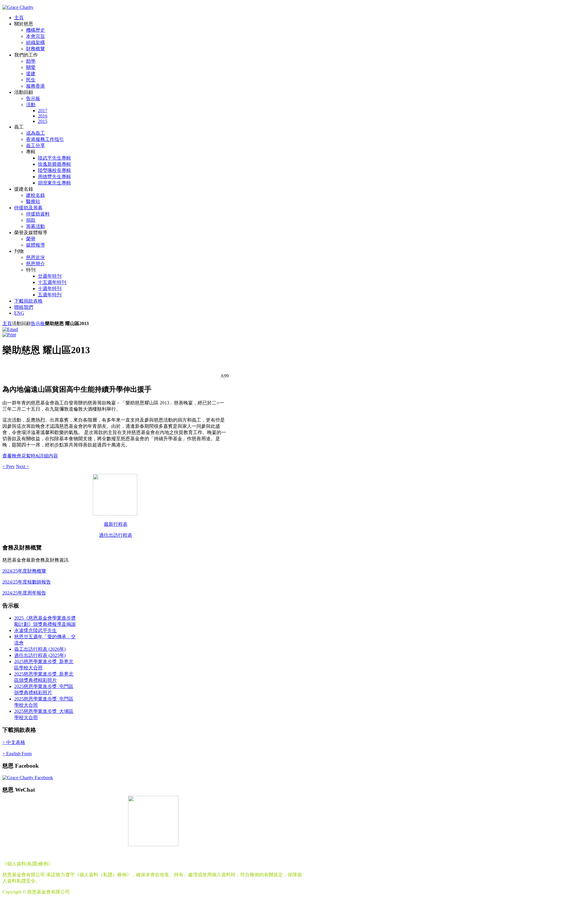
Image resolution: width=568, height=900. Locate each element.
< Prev (8, 466)
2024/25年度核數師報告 (26, 581)
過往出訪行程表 (115, 535)
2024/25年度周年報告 (24, 592)
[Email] (10, 329)
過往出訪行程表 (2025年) (40, 655)
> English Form (17, 753)
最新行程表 (116, 524)
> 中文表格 (13, 742)
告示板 (38, 323)
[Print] (9, 334)
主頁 (7, 323)
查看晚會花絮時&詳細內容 (30, 455)
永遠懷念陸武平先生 (35, 630)
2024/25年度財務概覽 (24, 570)
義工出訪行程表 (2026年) (40, 649)
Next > (22, 466)
